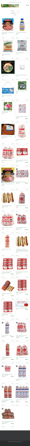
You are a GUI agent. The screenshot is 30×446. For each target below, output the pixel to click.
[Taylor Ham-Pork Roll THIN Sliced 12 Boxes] (22, 285)
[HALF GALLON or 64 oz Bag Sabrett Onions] (8, 129)
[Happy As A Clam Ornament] (8, 87)
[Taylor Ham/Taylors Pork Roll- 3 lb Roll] (22, 197)
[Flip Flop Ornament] (8, 67)
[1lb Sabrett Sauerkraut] (8, 46)
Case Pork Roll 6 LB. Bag (6, 249)
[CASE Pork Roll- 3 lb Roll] (22, 131)
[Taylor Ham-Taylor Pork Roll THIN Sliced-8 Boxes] (22, 264)
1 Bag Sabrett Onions (20, 52)
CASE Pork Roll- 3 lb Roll (20, 139)
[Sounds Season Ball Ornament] (22, 67)
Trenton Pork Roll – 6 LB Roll (7, 335)
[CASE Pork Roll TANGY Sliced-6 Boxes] (8, 175)
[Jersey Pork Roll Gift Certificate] (22, 304)
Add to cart (4, 58)
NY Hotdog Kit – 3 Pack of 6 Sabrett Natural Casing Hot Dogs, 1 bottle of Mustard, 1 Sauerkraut (22, 250)
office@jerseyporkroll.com (18, 2)
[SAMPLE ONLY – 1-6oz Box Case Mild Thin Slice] (8, 24)
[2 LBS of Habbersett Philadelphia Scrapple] (22, 108)
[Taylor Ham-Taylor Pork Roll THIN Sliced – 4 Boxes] (22, 152)
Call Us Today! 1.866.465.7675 (12, 2)
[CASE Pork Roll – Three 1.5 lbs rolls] (8, 219)
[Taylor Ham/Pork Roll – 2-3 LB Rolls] (22, 349)
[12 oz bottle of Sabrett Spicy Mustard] (22, 24)
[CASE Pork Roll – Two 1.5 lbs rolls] (8, 152)
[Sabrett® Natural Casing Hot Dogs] (8, 285)
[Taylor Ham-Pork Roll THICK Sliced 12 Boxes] (8, 307)
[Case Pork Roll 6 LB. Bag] (8, 241)
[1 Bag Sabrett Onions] (22, 46)
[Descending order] (19, 11)
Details (13, 58)
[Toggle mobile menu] (28, 5)
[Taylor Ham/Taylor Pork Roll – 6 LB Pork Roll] (8, 349)
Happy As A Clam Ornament (7, 95)
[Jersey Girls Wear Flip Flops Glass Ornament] (8, 106)
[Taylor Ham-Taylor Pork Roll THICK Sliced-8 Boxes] (8, 264)
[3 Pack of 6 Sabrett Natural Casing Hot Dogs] (8, 197)
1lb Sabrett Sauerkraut (6, 54)
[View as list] (15, 15)
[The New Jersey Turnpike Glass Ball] (22, 85)
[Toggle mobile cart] (26, 5)
